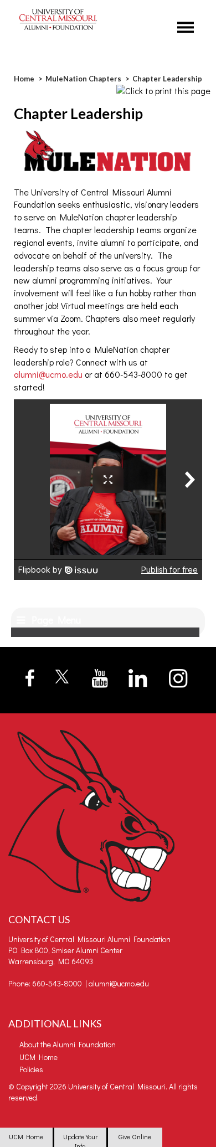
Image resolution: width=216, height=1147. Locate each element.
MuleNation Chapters (83, 78)
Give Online (135, 1136)
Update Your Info (80, 1139)
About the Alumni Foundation (67, 1044)
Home (24, 78)
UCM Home (26, 1136)
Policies (31, 1069)
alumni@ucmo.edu (48, 374)
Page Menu (54, 619)
